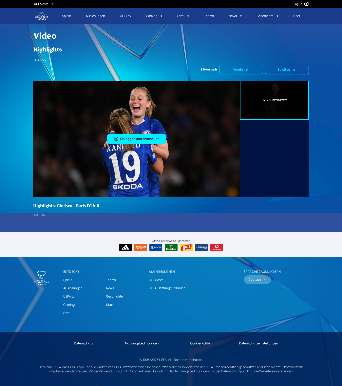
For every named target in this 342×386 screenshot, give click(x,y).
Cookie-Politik (200, 343)
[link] (66, 16)
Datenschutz (83, 343)
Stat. (66, 313)
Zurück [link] (42, 60)
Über (109, 304)
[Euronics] (201, 247)
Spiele (67, 280)
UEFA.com (156, 280)
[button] (154, 16)
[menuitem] (69, 16)
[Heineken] (171, 247)
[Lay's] (186, 247)
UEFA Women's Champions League (41, 16)
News (110, 288)
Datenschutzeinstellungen (258, 343)
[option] (274, 100)
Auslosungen (73, 288)
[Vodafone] (216, 247)
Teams (111, 280)
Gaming (69, 304)
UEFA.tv (68, 296)
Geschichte (114, 296)
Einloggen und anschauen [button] (140, 139)
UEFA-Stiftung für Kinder (167, 288)
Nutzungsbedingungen (142, 343)
